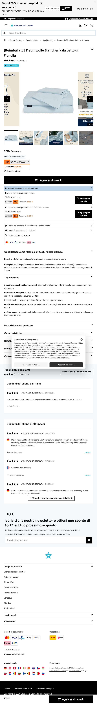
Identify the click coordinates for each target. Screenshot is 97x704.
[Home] (7, 40)
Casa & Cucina (16, 40)
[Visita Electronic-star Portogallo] (38, 673)
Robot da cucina (11, 577)
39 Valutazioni (21, 60)
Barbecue (8, 598)
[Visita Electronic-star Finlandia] (24, 673)
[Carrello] (91, 25)
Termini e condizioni (23, 688)
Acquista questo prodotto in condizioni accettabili (28, 207)
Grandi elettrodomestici (14, 572)
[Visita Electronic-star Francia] (19, 668)
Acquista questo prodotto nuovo (20, 193)
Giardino (7, 603)
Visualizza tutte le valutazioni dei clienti (52, 498)
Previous (7, 99)
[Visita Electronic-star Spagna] (28, 668)
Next (90, 99)
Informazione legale (45, 688)
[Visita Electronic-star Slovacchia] (33, 668)
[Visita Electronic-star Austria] (10, 668)
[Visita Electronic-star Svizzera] (14, 668)
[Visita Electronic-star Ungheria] (43, 668)
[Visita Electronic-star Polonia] (5, 673)
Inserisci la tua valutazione (77, 371)
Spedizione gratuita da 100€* (81, 19)
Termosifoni (9, 582)
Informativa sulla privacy (57, 671)
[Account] (80, 25)
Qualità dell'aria (11, 592)
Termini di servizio (75, 671)
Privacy (7, 688)
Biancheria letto (32, 40)
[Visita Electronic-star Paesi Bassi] (33, 673)
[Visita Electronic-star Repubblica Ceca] (38, 668)
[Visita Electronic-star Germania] (5, 668)
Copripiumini (48, 40)
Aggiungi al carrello (50, 180)
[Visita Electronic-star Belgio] (28, 673)
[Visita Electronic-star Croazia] (10, 673)
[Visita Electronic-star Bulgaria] (19, 673)
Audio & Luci (9, 608)
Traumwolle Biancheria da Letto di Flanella (73, 40)
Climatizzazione (11, 587)
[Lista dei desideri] (85, 25)
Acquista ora (66, 8)
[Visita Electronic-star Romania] (14, 673)
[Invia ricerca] (4, 32)
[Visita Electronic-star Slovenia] (43, 673)
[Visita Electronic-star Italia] (24, 668)
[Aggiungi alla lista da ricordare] (92, 49)
